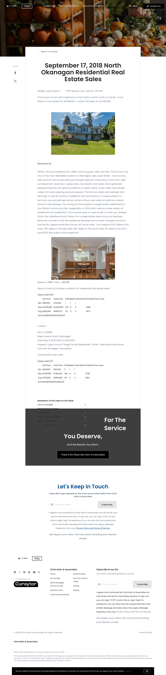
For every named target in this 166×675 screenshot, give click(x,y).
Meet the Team (56, 590)
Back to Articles (49, 51)
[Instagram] (39, 572)
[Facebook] (15, 572)
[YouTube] (34, 572)
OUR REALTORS (49, 6)
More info (127, 671)
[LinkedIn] (24, 572)
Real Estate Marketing (93, 6)
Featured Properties (69, 6)
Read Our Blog (79, 574)
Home (52, 574)
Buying (76, 590)
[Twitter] (20, 572)
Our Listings (55, 578)
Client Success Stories (59, 594)
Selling (76, 586)
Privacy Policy (145, 632)
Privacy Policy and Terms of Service (93, 528)
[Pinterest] (29, 572)
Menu (135, 6)
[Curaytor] (26, 586)
